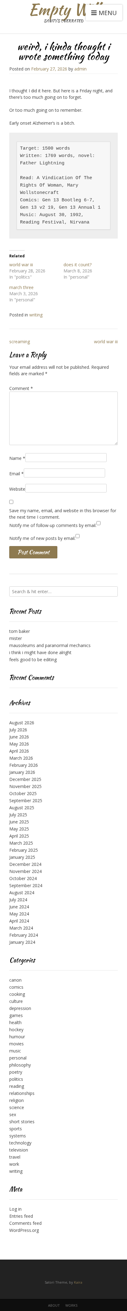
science (16, 1107)
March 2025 (21, 843)
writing (36, 315)
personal (18, 1058)
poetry (15, 1072)
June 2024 (19, 907)
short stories (22, 1121)
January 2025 (22, 857)
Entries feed (21, 1216)
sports (15, 1129)
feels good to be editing (33, 659)
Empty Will (63, 9)
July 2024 (18, 900)
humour (17, 1037)
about (54, 1305)
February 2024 (23, 935)
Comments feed (25, 1223)
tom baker (19, 631)
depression (20, 1008)
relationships (22, 1093)
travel (14, 1157)
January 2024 (22, 942)
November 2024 (25, 871)
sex (12, 1114)
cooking (17, 994)
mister (15, 638)
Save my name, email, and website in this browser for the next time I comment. (62, 514)
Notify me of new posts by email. (42, 538)
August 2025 (21, 807)
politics (16, 1079)
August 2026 (21, 723)
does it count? (77, 264)
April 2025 (19, 836)
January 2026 (22, 772)
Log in (15, 1209)
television (18, 1150)
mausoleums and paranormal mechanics (50, 645)
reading (16, 1086)
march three (21, 287)
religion (16, 1100)
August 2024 (21, 892)
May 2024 (19, 914)
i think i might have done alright (40, 652)
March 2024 (21, 928)
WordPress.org (24, 1230)
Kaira (78, 1282)
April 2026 (19, 751)
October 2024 (23, 878)
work (14, 1164)
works (71, 1305)
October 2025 (23, 793)
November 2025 (25, 786)
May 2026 (19, 744)
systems (17, 1136)
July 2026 (18, 730)
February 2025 (23, 850)
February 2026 (23, 765)
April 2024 (19, 921)
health (15, 1022)
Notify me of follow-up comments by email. (52, 525)
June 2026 (19, 737)
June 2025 (19, 822)
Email (16, 474)
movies (16, 1044)
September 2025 (25, 800)
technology (20, 1143)
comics (16, 987)
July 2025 (18, 815)
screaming (19, 341)
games (16, 1015)
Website (17, 489)
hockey (16, 1029)
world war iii (21, 264)
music (15, 1051)
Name (17, 458)
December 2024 (25, 864)
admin (80, 69)
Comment (21, 388)
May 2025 (19, 829)
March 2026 (21, 758)
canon (15, 980)
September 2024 (25, 885)
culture (16, 1001)
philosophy (20, 1065)
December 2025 (25, 779)
